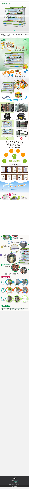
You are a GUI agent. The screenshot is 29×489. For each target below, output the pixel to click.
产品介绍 (4, 37)
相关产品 (25, 37)
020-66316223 (15, 481)
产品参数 (11, 37)
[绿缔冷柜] (4, 0)
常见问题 (18, 37)
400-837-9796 (16, 480)
